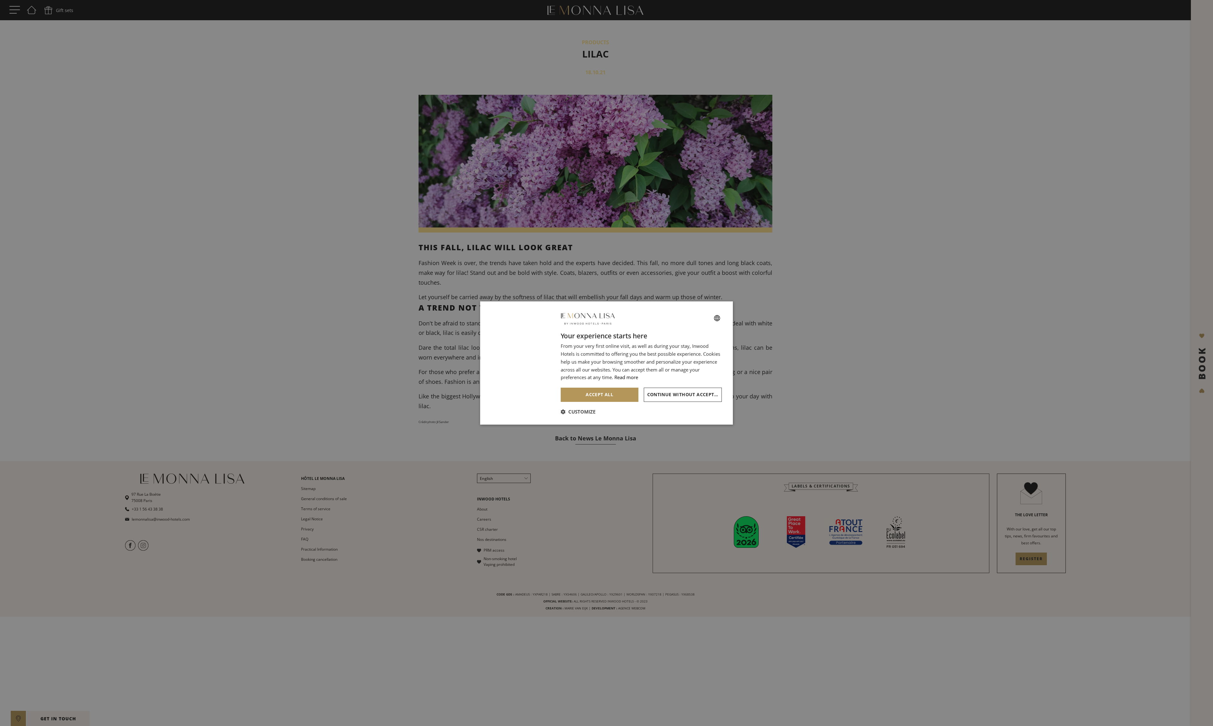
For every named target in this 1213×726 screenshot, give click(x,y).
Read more (626, 377)
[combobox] (717, 318)
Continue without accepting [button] (684, 394)
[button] (578, 411)
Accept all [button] (599, 394)
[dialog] (606, 363)
